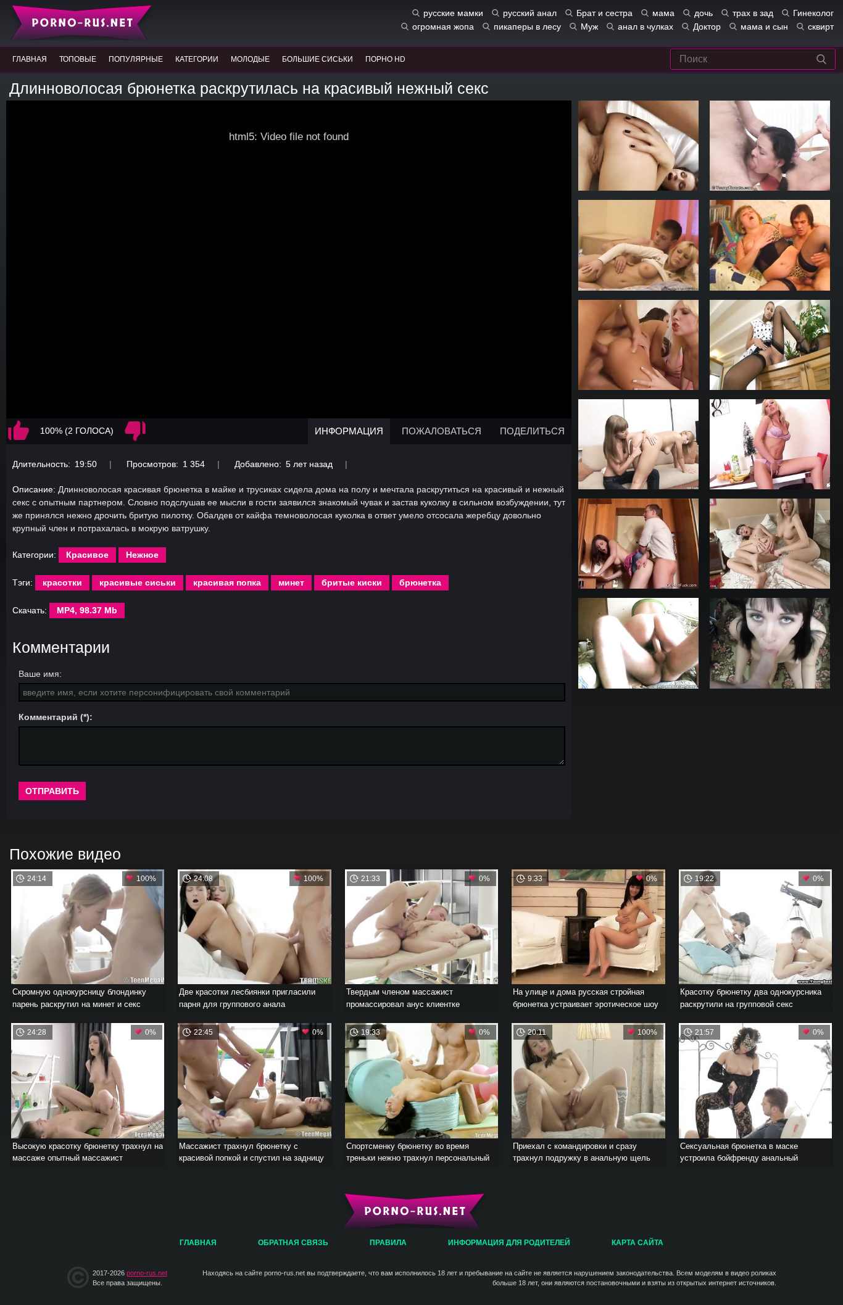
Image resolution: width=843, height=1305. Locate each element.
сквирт (821, 26)
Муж (589, 26)
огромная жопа (443, 26)
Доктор (707, 26)
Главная (78, 21)
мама (663, 13)
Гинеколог (813, 13)
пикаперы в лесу (527, 26)
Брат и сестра (604, 13)
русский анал (530, 13)
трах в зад (753, 13)
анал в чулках (645, 26)
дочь (703, 13)
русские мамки (453, 13)
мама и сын (764, 26)
